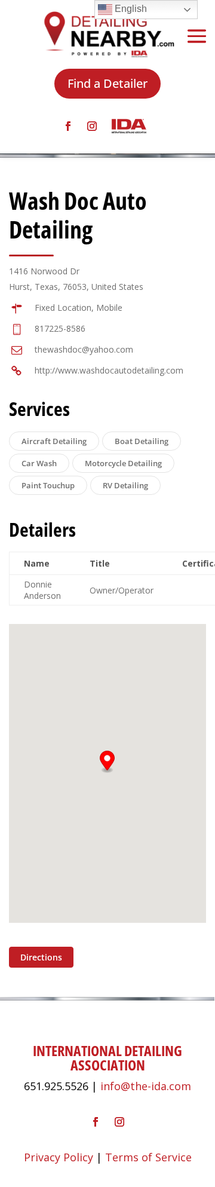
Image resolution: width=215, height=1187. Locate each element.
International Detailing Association (107, 1058)
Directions (41, 957)
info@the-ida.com (145, 1086)
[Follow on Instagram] (92, 126)
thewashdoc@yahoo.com (84, 349)
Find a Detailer (107, 83)
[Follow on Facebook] (68, 126)
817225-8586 (60, 328)
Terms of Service (148, 1157)
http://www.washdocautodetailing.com (109, 370)
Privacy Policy (58, 1157)
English (129, 9)
